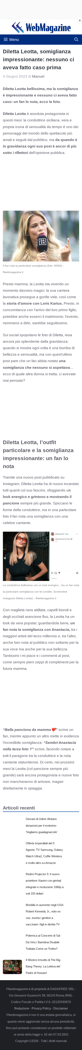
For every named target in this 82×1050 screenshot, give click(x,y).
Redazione (21, 1008)
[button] (76, 39)
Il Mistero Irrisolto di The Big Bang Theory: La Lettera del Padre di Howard (43, 966)
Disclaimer (60, 1008)
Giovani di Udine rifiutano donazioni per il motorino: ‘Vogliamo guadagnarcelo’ (41, 825)
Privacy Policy (41, 1008)
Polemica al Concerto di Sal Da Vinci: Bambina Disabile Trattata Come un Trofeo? (43, 942)
